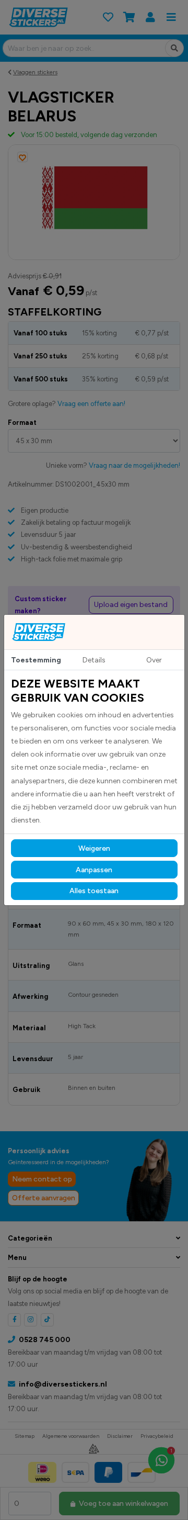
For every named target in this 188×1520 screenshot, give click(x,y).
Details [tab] (94, 660)
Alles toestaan (94, 890)
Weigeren (94, 848)
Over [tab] (154, 660)
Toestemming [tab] (36, 660)
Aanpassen (94, 869)
